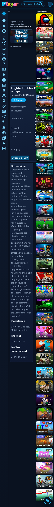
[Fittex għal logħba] (41, 4)
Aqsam (19, 100)
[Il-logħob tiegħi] (50, 4)
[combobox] (33, 4)
